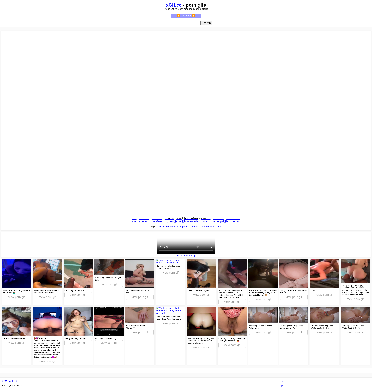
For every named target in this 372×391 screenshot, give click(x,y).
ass (134, 221)
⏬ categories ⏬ (186, 15)
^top (281, 381)
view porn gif (16, 297)
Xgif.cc (282, 385)
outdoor (205, 221)
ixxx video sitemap (186, 255)
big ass (169, 221)
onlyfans (157, 221)
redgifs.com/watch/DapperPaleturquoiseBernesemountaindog (190, 226)
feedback (13, 381)
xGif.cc (174, 5)
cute (179, 221)
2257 (4, 381)
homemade (191, 221)
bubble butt (233, 221)
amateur (144, 221)
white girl (218, 221)
